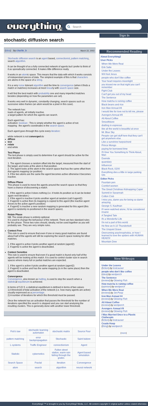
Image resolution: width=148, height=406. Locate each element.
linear (49, 88)
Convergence (15, 279)
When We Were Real (113, 63)
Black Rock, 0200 (111, 168)
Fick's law (15, 331)
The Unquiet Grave (111, 229)
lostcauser (118, 268)
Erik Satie (107, 67)
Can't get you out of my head (116, 94)
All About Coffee (110, 118)
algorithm (20, 61)
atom (24, 74)
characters (82, 77)
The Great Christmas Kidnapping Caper (122, 189)
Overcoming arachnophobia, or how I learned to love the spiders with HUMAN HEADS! (123, 235)
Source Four (84, 331)
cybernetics (38, 354)
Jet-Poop (118, 292)
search (32, 58)
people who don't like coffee (116, 77)
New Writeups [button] (124, 258)
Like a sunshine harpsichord (116, 142)
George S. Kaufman (112, 206)
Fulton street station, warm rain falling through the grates (61, 354)
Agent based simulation (84, 354)
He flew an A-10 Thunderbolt (116, 226)
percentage (38, 292)
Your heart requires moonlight (117, 81)
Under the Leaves (111, 70)
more (123, 333)
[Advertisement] (74, 9)
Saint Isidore (84, 339)
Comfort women (110, 186)
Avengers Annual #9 (112, 115)
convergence (67, 85)
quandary (107, 162)
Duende (106, 158)
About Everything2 (111, 56)
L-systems (15, 345)
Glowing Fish (120, 280)
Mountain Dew (109, 241)
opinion (106, 286)
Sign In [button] (124, 35)
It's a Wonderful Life (112, 219)
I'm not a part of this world (115, 222)
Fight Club (107, 90)
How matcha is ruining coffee (117, 101)
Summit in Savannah (112, 192)
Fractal (38, 362)
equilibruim (24, 281)
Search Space (15, 362)
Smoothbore (108, 122)
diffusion (23, 58)
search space (67, 88)
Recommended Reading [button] (124, 51)
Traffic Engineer (38, 345)
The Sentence (109, 97)
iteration (55, 131)
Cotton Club (108, 196)
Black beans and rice (113, 104)
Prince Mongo (109, 145)
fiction (105, 268)
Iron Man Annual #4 (112, 108)
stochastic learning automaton (38, 331)
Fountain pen (108, 182)
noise (21, 85)
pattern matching (80, 58)
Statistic (15, 354)
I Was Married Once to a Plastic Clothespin (119, 316)
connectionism (61, 345)
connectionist (63, 58)
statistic (11, 281)
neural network (84, 367)
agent (45, 58)
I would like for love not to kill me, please (123, 111)
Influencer (107, 165)
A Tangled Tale (109, 215)
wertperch (116, 274)
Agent (84, 345)
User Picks (107, 60)
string (39, 80)
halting (42, 279)
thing (105, 326)
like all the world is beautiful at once (120, 128)
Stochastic (13, 58)
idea (8, 50)
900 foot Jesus (109, 74)
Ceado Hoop (108, 323)
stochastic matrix (61, 331)
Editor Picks (107, 178)
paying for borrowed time (115, 148)
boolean (23, 123)
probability (44, 93)
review (105, 280)
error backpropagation (38, 339)
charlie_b (21, 50)
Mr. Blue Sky (108, 132)
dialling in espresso (112, 125)
